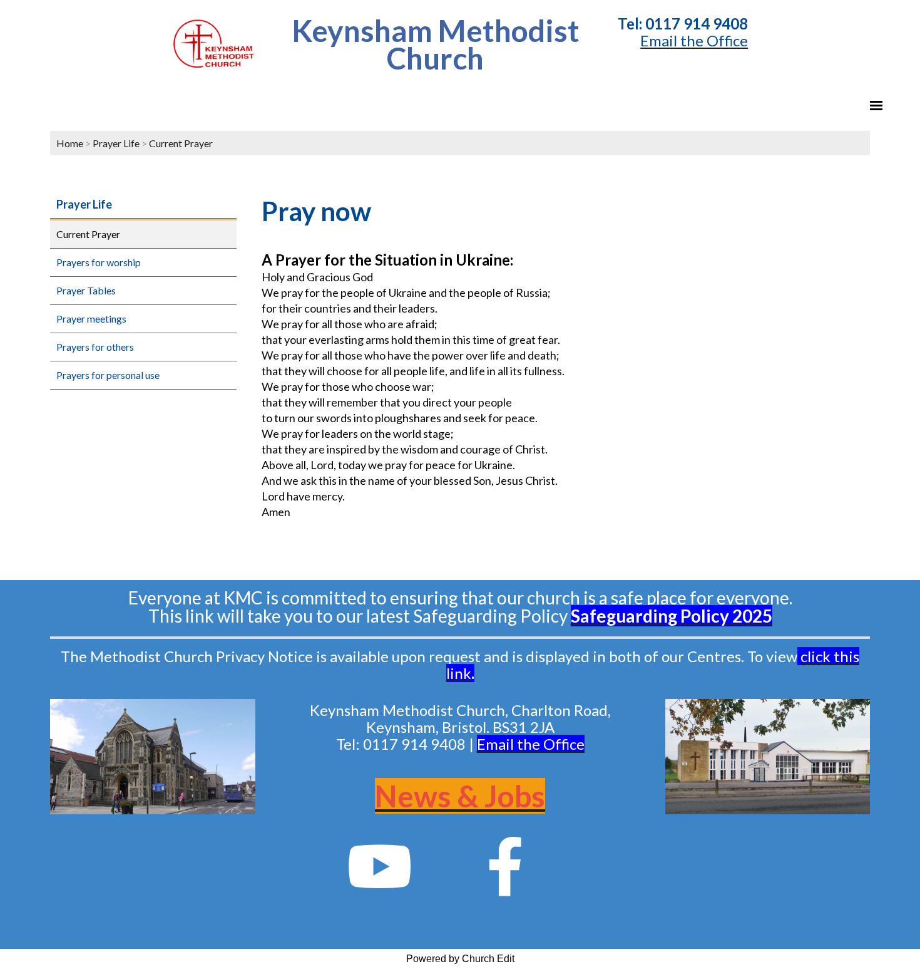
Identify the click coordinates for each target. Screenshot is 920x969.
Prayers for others (95, 347)
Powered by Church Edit (460, 958)
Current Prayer (181, 143)
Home (69, 143)
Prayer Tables (86, 290)
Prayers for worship (98, 262)
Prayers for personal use (108, 375)
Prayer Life (116, 143)
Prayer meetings (91, 318)
